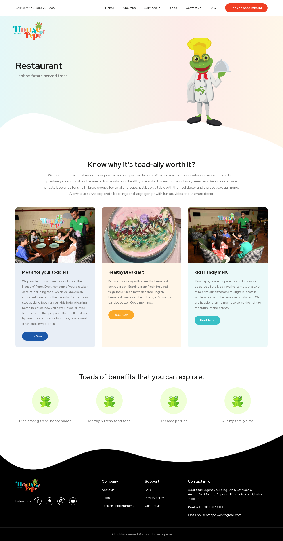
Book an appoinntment (118, 506)
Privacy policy (154, 498)
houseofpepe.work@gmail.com (219, 515)
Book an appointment (246, 8)
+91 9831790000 (43, 8)
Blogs (173, 8)
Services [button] (150, 8)
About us (129, 8)
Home (109, 8)
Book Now (35, 336)
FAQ (213, 8)
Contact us (193, 8)
